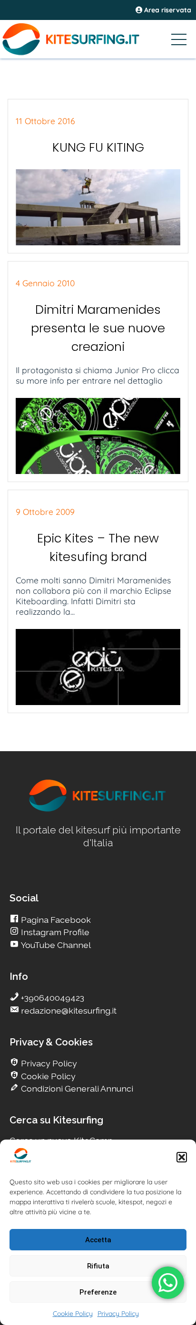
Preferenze (98, 1292)
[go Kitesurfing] (98, 810)
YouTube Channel (55, 945)
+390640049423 (51, 998)
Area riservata (166, 10)
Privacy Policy (118, 1313)
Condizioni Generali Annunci (76, 1088)
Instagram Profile (54, 932)
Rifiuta (98, 1266)
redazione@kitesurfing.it (68, 1011)
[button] (181, 1157)
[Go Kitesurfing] (98, 39)
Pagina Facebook (55, 920)
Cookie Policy (73, 1313)
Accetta (98, 1240)
